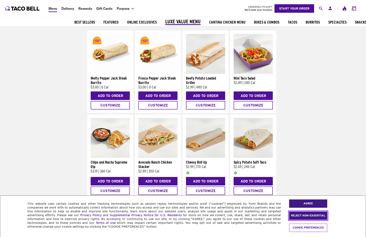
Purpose (123, 8)
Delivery (67, 8)
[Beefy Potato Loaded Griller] (205, 72)
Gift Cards (104, 8)
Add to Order (110, 96)
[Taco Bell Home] (23, 8)
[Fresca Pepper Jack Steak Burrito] (157, 72)
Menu (53, 8)
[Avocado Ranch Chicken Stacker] (157, 156)
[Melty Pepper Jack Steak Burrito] (110, 72)
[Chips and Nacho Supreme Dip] (110, 156)
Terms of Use (106, 223)
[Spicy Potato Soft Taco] (253, 156)
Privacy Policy (91, 215)
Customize (110, 105)
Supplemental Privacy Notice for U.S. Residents (146, 215)
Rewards (85, 8)
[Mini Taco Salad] (253, 72)
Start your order (294, 8)
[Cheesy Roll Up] (205, 156)
